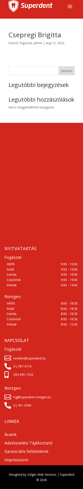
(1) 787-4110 (22, 366)
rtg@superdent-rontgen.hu (32, 397)
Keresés (66, 71)
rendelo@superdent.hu (29, 358)
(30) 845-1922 (23, 374)
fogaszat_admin (30, 43)
